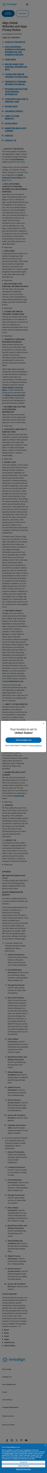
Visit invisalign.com (23, 740)
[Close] (43, 723)
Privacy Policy (9, 1453)
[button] (45, 1445)
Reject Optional (23, 1466)
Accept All (23, 1462)
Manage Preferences (23, 1469)
